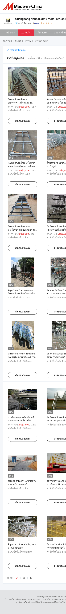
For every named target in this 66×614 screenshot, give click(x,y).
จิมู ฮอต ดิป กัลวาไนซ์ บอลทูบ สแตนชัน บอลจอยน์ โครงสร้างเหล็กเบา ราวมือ (22, 484)
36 (24, 577)
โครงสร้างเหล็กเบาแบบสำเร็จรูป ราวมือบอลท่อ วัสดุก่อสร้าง (21, 230)
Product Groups (17, 49)
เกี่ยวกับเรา (42, 32)
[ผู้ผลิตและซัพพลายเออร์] (23, 6)
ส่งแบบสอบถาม (22, 121)
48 (31, 577)
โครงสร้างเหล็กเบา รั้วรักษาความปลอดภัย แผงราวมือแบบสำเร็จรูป (22, 166)
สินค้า (27, 32)
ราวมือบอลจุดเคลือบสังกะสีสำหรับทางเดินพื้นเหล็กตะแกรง (21, 420)
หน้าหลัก (10, 32)
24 (17, 578)
